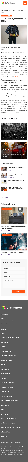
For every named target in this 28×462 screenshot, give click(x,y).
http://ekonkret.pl (19, 77)
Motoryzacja (5, 369)
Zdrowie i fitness (6, 432)
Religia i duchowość (7, 396)
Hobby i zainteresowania (8, 355)
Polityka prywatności (7, 321)
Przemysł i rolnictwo (7, 387)
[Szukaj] (3, 198)
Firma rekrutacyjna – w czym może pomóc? (15, 174)
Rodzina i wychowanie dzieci (10, 400)
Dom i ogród (4, 342)
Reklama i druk (5, 391)
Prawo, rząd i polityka (7, 382)
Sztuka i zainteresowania (8, 418)
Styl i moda (4, 414)
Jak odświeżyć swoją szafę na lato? (15, 168)
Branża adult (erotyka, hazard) (10, 337)
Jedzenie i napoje (6, 360)
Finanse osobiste (6, 351)
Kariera (3, 364)
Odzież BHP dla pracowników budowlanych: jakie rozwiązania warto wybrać (16, 189)
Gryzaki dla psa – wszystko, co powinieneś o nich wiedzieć (16, 181)
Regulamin (4, 323)
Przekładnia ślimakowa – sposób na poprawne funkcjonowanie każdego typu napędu (14, 154)
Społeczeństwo (5, 405)
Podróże (3, 378)
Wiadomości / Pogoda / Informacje (11, 427)
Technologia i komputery (8, 423)
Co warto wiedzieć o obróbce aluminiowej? (12, 252)
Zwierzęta (4, 436)
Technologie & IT (6, 15)
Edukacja (4, 346)
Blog (2, 318)
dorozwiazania (7, 52)
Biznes (3, 333)
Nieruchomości (5, 373)
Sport (2, 409)
